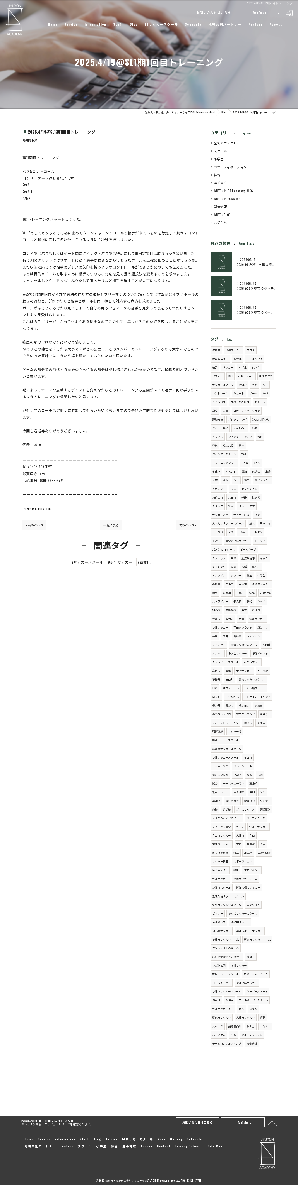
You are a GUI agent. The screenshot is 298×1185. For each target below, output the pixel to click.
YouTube (260, 12)
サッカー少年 (220, 766)
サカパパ (217, 532)
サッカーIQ (234, 731)
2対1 (254, 428)
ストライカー (220, 601)
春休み (230, 618)
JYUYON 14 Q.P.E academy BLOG (233, 190)
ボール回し (232, 696)
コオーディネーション (230, 167)
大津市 (240, 835)
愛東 (233, 566)
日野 (215, 688)
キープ (240, 826)
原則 (252, 792)
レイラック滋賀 (221, 826)
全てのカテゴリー (227, 143)
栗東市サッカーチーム (257, 939)
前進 (215, 636)
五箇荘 (240, 593)
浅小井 (256, 566)
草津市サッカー (221, 844)
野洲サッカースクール (225, 740)
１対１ (216, 541)
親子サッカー (263, 480)
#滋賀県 (144, 562)
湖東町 (216, 1000)
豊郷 (228, 671)
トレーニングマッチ (224, 463)
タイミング (219, 566)
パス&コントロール (223, 549)
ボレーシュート (242, 766)
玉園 (260, 774)
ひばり (251, 956)
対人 (230, 506)
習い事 (237, 636)
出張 (233, 1034)
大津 (241, 618)
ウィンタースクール (224, 454)
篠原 (236, 870)
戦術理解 (217, 731)
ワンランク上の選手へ (225, 948)
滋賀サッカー (257, 618)
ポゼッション (246, 376)
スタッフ (217, 506)
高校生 (216, 584)
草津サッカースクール (225, 757)
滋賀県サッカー (261, 584)
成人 (252, 523)
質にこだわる (220, 774)
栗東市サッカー (221, 1017)
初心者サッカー (221, 931)
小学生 (219, 159)
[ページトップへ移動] (272, 1122)
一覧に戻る (111, 525)
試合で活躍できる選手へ (226, 956)
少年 (233, 488)
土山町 (230, 679)
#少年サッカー (120, 562)
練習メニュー (220, 358)
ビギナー (217, 913)
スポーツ (217, 1026)
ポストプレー (252, 662)
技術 (257, 515)
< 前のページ (34, 525)
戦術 (249, 601)
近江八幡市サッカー (248, 887)
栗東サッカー (220, 792)
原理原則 (265, 809)
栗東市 (230, 584)
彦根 (225, 480)
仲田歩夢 (262, 671)
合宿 (260, 436)
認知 (244, 471)
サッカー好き (241, 515)
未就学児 (265, 593)
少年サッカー (233, 350)
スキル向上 (240, 428)
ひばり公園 (219, 965)
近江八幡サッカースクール (228, 896)
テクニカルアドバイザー (226, 818)
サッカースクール (222, 385)
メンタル (217, 653)
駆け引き (262, 627)
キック (264, 558)
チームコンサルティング (226, 1043)
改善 (225, 636)
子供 (230, 532)
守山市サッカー (221, 835)
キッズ (261, 601)
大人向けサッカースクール (228, 523)
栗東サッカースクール (252, 679)
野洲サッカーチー (223, 1009)
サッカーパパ (220, 515)
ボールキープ (248, 549)
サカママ (265, 523)
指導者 (256, 497)
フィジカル (253, 636)
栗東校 (253, 783)
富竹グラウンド (245, 714)
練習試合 (249, 801)
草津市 (243, 584)
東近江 (256, 471)
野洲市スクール (221, 887)
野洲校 (251, 844)
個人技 (237, 601)
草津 (233, 558)
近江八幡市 (248, 558)
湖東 (215, 593)
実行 (238, 844)
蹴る (249, 774)
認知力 (243, 385)
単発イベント (260, 653)
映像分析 (252, 1043)
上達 (268, 471)
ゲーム (253, 393)
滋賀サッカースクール (244, 644)
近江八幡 (228, 445)
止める (237, 774)
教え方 (251, 1026)
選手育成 (220, 183)
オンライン (219, 575)
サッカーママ (247, 506)
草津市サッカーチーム (225, 939)
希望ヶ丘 (265, 714)
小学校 (248, 853)
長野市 (230, 705)
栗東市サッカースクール (226, 904)
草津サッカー (220, 627)
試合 (215, 783)
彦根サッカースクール (225, 974)
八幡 (244, 566)
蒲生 (246, 480)
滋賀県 (216, 350)
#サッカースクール (87, 562)
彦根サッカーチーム (256, 974)
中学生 (261, 575)
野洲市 (256, 610)
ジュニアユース (256, 818)
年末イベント (252, 870)
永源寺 (230, 1000)
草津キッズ (219, 922)
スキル (253, 1009)
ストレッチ (219, 644)
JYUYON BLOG (222, 214)
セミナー (265, 1026)
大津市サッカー (245, 1017)
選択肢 (227, 809)
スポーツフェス (242, 861)
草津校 (216, 801)
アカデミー (219, 488)
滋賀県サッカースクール (226, 749)
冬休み (216, 471)
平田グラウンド (242, 627)
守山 (252, 835)
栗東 (241, 445)
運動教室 (217, 419)
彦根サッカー (239, 965)
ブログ (251, 350)
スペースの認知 (240, 402)
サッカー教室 (220, 861)
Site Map (215, 1146)
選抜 (244, 610)
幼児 (252, 593)
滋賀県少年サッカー (238, 541)
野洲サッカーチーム (245, 879)
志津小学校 (264, 853)
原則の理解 (265, 376)
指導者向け (234, 1026)
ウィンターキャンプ (240, 436)
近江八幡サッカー (254, 688)
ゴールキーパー (221, 983)
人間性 (266, 644)
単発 (215, 410)
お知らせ (220, 222)
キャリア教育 (220, 853)
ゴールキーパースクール (253, 1000)
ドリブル (217, 436)
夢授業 (216, 679)
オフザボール (231, 688)
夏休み (261, 723)
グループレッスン (252, 1034)
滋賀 (225, 410)
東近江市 (217, 497)
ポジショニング (237, 419)
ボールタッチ (255, 358)
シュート (238, 393)
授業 (236, 853)
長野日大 (244, 705)
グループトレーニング (225, 723)
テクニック (219, 558)
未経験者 (231, 610)
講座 (249, 575)
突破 (215, 809)
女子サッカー (244, 671)
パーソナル (219, 1034)
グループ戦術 (220, 428)
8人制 (257, 463)
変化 (262, 792)
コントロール (220, 393)
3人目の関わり (260, 419)
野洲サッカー (220, 879)
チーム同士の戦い (233, 783)
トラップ (260, 541)
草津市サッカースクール (226, 991)
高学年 (237, 358)
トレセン (257, 532)
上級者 (243, 532)
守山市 (248, 757)
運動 (262, 1017)
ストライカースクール (225, 662)
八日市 (232, 497)
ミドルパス (219, 402)
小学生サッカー (237, 653)
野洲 (244, 454)
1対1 (230, 376)
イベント (231, 471)
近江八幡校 (232, 801)
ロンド (216, 696)
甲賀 (215, 445)
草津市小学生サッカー (249, 931)
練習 (217, 174)
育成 (215, 480)
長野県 (216, 705)
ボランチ (236, 575)
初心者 (216, 610)
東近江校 (238, 792)
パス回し (217, 376)
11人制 (245, 463)
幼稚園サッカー (240, 922)
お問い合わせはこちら (213, 12)
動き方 (248, 723)
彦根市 (216, 671)
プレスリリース (245, 809)
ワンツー (265, 801)
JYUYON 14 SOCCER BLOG (36, 509)
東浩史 (259, 705)
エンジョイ (253, 904)
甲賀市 (216, 618)
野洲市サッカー (258, 826)
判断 (254, 385)
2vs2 (265, 393)
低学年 (256, 367)
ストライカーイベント (257, 696)
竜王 (236, 480)
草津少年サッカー (247, 983)
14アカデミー (220, 870)
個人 (241, 1009)
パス (265, 385)
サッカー (228, 367)
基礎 (244, 497)
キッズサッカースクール (242, 913)
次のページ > (187, 525)
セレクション (249, 488)
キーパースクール (257, 991)
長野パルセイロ (221, 714)
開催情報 (220, 206)
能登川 (227, 593)
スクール (220, 151)
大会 (262, 844)
